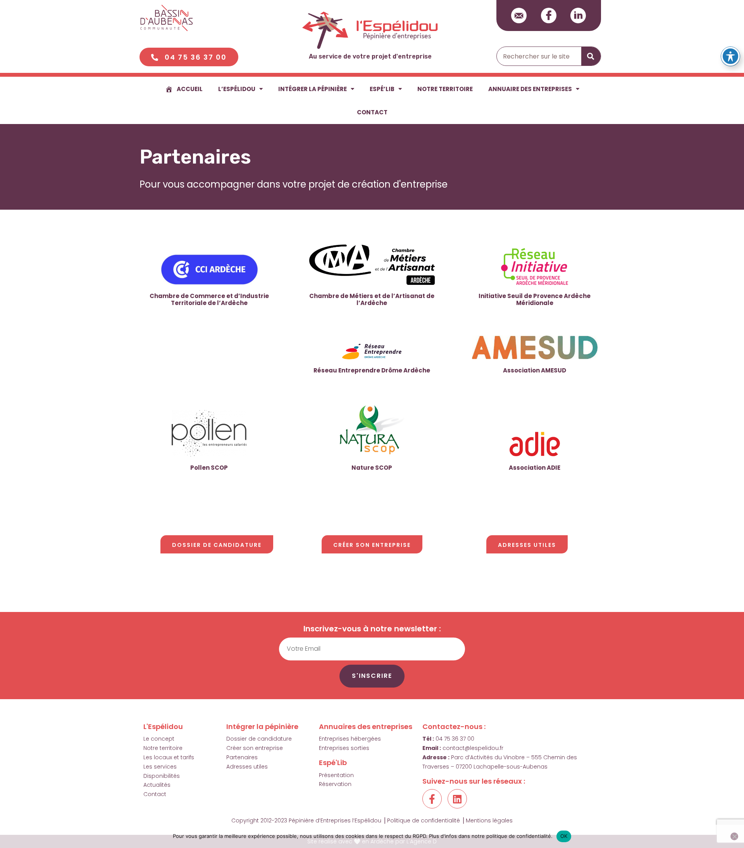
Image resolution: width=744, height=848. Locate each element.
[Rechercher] (591, 56)
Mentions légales (489, 820)
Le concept (158, 739)
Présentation (336, 775)
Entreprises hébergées (350, 739)
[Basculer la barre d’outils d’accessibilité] (730, 56)
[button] (189, 57)
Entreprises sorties (344, 748)
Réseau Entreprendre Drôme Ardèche (371, 370)
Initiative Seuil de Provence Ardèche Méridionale (535, 299)
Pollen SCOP (209, 468)
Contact (372, 112)
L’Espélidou (236, 89)
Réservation (335, 784)
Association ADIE (534, 468)
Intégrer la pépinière (312, 89)
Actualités (156, 785)
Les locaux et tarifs (168, 757)
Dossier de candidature (259, 739)
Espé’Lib (382, 89)
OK (564, 836)
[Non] (734, 836)
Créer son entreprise (254, 748)
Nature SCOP (371, 468)
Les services (160, 766)
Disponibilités (161, 776)
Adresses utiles (247, 766)
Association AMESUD (534, 370)
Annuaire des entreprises (530, 89)
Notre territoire (445, 89)
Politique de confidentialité (423, 820)
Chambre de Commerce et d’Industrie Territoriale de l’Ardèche (209, 299)
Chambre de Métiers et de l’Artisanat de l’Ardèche (371, 299)
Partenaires (242, 757)
